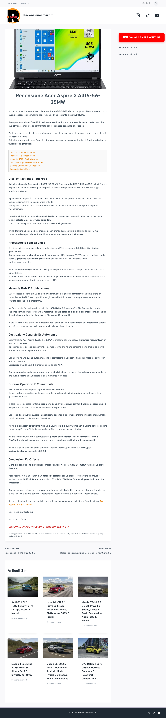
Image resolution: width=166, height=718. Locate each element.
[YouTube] (157, 15)
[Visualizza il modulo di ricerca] (156, 3)
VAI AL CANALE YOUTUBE (144, 37)
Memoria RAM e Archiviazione (24, 159)
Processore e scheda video (22, 156)
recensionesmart (20, 618)
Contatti (146, 3)
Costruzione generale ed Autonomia (26, 162)
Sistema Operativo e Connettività (25, 166)
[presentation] (23, 587)
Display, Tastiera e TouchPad (23, 152)
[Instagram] (138, 15)
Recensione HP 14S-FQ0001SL (20, 550)
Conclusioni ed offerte (20, 169)
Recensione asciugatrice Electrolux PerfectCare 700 (85, 550)
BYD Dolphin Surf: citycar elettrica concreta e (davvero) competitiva (92, 671)
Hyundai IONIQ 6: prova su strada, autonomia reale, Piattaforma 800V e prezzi (58, 610)
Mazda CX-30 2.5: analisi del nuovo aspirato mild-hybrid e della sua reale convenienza (57, 671)
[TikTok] (147, 15)
